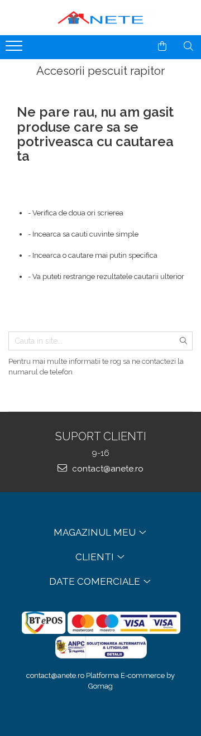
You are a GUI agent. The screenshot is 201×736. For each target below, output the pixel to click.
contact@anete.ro (106, 469)
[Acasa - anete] (100, 17)
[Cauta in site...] (188, 46)
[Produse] (15, 49)
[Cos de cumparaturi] (162, 46)
